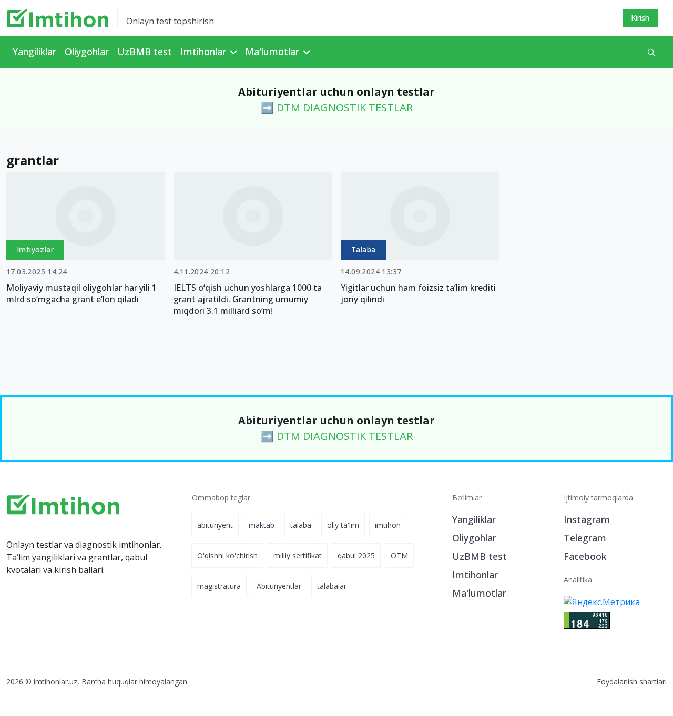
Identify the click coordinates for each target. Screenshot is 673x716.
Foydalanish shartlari (632, 682)
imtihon (388, 525)
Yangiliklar (34, 51)
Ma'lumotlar (479, 593)
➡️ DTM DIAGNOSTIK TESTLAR (337, 107)
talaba (300, 525)
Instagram (587, 519)
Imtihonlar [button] (204, 51)
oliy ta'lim (343, 525)
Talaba (363, 249)
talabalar (331, 586)
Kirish (640, 18)
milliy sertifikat (297, 555)
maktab (261, 525)
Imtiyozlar (35, 249)
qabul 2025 (356, 555)
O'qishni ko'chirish (227, 555)
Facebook (585, 556)
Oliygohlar (87, 51)
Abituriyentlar (279, 586)
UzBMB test (144, 51)
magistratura (219, 586)
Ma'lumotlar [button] (273, 51)
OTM (399, 555)
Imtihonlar (475, 574)
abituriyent (215, 525)
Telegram (585, 537)
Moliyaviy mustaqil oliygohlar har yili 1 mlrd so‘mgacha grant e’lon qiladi (81, 293)
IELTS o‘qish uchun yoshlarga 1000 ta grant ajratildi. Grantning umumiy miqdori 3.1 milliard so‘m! (248, 299)
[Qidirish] (651, 52)
